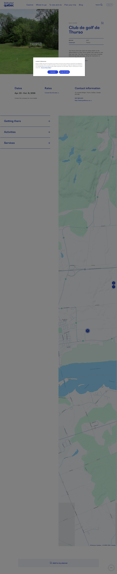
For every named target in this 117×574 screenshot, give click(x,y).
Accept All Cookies (64, 72)
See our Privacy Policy (46, 67)
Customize (52, 72)
